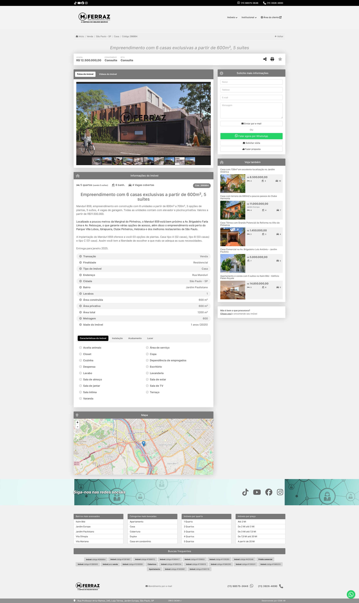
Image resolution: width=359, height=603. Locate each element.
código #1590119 (199, 569)
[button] (86, 119)
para (110, 564)
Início (81, 36)
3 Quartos (189, 531)
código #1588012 (145, 559)
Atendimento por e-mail (160, 586)
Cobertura (135, 531)
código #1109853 (195, 559)
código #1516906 (133, 564)
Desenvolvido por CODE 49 (273, 600)
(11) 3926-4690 (275, 3)
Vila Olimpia (82, 536)
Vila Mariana (82, 541)
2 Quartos (189, 526)
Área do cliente (271, 17)
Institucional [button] (248, 17)
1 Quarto (188, 521)
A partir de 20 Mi (246, 541)
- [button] (78, 427)
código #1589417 (170, 559)
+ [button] (77, 422)
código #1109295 (219, 559)
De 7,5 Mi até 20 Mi (247, 536)
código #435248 (243, 559)
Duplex (133, 536)
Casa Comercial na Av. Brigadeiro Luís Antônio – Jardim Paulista (248, 250)
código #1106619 (196, 564)
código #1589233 (271, 564)
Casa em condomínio (140, 541)
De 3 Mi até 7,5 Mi (247, 531)
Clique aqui (226, 313)
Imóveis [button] (231, 17)
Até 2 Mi (242, 521)
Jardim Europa (83, 526)
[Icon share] (75, 3)
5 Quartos (189, 541)
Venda (90, 36)
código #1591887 (120, 559)
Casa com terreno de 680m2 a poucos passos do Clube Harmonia (248, 197)
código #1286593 (88, 564)
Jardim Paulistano (85, 531)
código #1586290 (221, 564)
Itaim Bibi (80, 521)
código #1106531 (246, 564)
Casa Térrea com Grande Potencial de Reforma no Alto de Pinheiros (250, 223)
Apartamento (136, 521)
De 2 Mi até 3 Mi (246, 526)
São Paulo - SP (103, 36)
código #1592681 (175, 569)
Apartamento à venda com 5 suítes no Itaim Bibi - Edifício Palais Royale (249, 277)
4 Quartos (189, 536)
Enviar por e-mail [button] (252, 123)
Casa (116, 36)
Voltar (280, 36)
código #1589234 (171, 564)
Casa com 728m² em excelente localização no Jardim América (247, 170)
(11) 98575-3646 (249, 3)
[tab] (85, 74)
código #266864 (95, 559)
